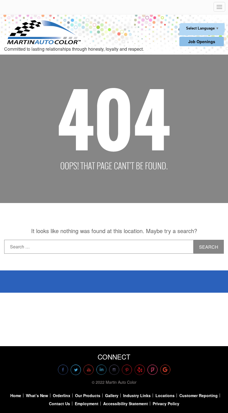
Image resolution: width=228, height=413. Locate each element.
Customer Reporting (198, 395)
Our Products (87, 395)
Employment (86, 403)
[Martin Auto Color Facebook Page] (63, 370)
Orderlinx (61, 395)
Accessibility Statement (125, 403)
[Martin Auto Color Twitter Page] (75, 370)
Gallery (111, 395)
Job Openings (201, 41)
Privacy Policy (166, 403)
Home (15, 395)
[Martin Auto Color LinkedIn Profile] (101, 370)
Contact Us (59, 403)
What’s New (37, 395)
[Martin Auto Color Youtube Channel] (88, 370)
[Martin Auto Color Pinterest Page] (127, 370)
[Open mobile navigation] (219, 7)
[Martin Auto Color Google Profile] (165, 370)
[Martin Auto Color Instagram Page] (114, 370)
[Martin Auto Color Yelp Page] (139, 370)
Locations (165, 395)
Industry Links (137, 395)
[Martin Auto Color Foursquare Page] (152, 370)
